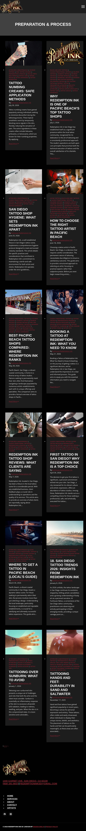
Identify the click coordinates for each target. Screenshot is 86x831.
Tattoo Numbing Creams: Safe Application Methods (21, 91)
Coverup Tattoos (56, 204)
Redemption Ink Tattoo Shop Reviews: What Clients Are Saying (23, 462)
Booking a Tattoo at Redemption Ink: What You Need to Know (63, 340)
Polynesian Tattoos (57, 81)
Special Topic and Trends (59, 662)
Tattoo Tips (67, 328)
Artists (11, 808)
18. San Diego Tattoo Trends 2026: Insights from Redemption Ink (64, 569)
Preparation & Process (17, 74)
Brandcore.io (38, 827)
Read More (14, 143)
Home (10, 796)
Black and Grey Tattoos (59, 70)
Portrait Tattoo (63, 83)
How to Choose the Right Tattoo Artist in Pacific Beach (64, 229)
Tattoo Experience (22, 77)
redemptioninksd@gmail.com (38, 783)
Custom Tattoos (63, 76)
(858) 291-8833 (10, 783)
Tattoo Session (73, 326)
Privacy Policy (52, 827)
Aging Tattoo (55, 198)
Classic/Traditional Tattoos (60, 72)
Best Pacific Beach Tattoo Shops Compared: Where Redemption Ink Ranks (23, 347)
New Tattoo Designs (23, 72)
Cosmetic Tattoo (64, 74)
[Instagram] (11, 814)
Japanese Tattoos (56, 207)
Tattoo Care (23, 76)
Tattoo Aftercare (15, 204)
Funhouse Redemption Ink (21, 102)
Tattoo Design (66, 91)
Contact (12, 805)
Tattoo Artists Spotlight (68, 89)
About (10, 802)
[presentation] (23, 53)
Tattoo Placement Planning (61, 668)
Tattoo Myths (55, 449)
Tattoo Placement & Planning (68, 666)
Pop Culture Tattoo (58, 209)
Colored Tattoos (56, 202)
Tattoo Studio (56, 328)
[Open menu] (83, 6)
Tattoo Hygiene (70, 447)
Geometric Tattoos (64, 77)
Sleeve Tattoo (62, 87)
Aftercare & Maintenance (18, 70)
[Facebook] (5, 814)
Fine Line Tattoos (56, 206)
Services (12, 799)
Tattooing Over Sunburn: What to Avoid (23, 676)
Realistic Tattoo (22, 330)
